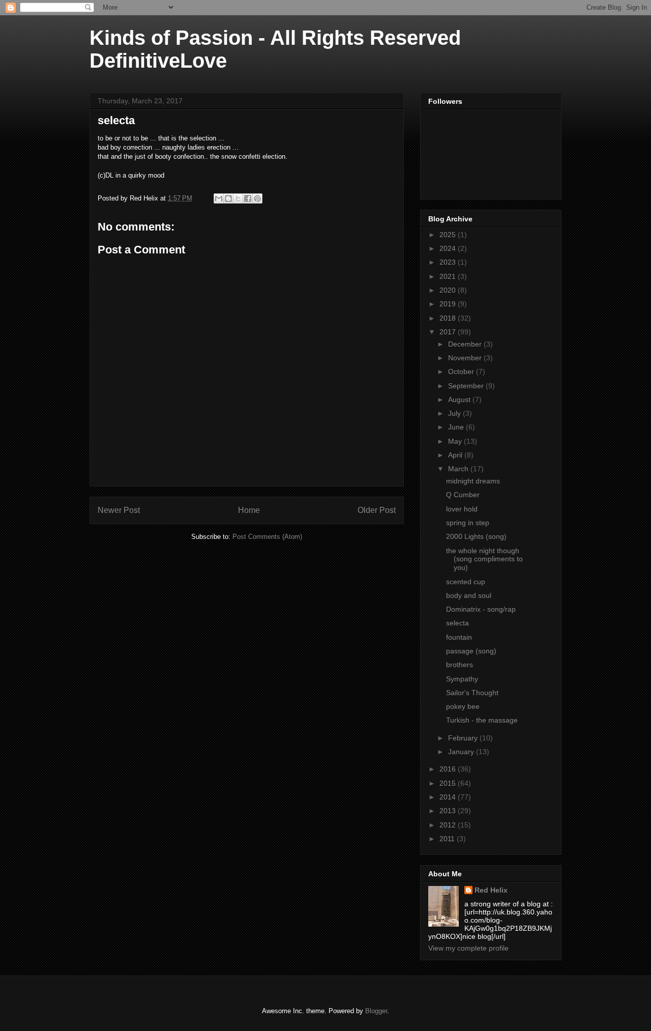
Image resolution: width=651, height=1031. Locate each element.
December (466, 344)
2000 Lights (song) (476, 536)
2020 (448, 290)
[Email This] (219, 198)
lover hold (462, 509)
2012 (448, 825)
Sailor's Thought (472, 693)
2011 (448, 839)
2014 (448, 797)
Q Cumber (463, 495)
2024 (448, 248)
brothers (459, 665)
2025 (448, 235)
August (460, 399)
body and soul (468, 595)
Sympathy (462, 679)
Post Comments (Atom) (267, 536)
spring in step (467, 523)
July (455, 413)
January (462, 752)
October (462, 371)
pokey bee (463, 706)
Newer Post (119, 510)
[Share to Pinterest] (257, 198)
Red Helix (491, 890)
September (467, 386)
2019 (448, 304)
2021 (448, 276)
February (464, 738)
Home (249, 510)
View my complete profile (468, 948)
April (456, 455)
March (459, 469)
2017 (448, 332)
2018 (448, 318)
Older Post (377, 510)
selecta (457, 623)
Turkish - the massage (482, 720)
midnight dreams (473, 481)
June (457, 427)
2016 (448, 769)
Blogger (376, 1011)
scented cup (465, 582)
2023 (448, 262)
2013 (448, 811)
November (466, 358)
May (456, 441)
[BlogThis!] (228, 198)
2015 (448, 783)
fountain (459, 637)
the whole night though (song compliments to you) (484, 559)
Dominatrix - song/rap (481, 609)
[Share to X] (238, 198)
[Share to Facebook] (248, 198)
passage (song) (471, 651)
